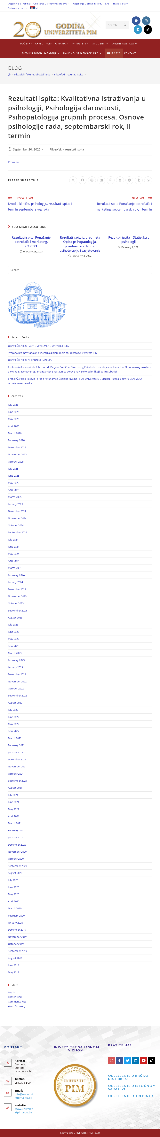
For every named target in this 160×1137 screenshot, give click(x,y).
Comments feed (17, 1001)
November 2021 (17, 766)
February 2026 (16, 440)
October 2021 (16, 773)
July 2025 (13, 468)
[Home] (9, 74)
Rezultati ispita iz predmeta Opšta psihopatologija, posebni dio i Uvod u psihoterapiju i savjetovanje (80, 244)
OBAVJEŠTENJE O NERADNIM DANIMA (30, 360)
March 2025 (14, 497)
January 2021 (15, 837)
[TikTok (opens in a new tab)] (148, 29)
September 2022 (17, 695)
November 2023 (17, 596)
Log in (11, 992)
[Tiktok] (151, 1060)
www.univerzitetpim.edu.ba (24, 1110)
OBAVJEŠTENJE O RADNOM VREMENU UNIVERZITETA (38, 346)
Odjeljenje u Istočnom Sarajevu (50, 3)
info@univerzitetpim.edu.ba (24, 1096)
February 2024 (16, 575)
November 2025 (17, 454)
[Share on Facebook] (82, 180)
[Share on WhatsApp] (148, 180)
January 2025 (15, 504)
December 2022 (17, 674)
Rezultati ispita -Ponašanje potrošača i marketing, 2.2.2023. (31, 241)
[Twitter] (127, 1060)
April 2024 (13, 561)
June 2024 (13, 546)
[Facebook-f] (119, 1060)
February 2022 (16, 745)
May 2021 (13, 809)
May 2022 (13, 724)
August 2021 (15, 787)
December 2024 (17, 511)
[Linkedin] (135, 1060)
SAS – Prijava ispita (115, 3)
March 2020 (14, 908)
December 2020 (17, 844)
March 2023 (14, 653)
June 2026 (13, 412)
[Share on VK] (120, 180)
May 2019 (13, 972)
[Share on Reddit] (129, 180)
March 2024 (14, 568)
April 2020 (13, 901)
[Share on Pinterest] (92, 180)
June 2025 (13, 475)
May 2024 (13, 554)
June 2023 (13, 632)
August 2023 (15, 617)
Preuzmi (13, 162)
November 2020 (17, 851)
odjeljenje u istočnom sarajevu (132, 1087)
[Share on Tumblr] (139, 180)
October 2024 (16, 525)
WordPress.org (16, 1006)
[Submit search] (125, 25)
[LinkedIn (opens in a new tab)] (138, 29)
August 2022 (15, 702)
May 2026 (13, 419)
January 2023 (15, 667)
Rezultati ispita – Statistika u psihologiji (128, 239)
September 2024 (17, 532)
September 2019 (17, 951)
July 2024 (13, 539)
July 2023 (13, 624)
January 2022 (15, 752)
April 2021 (13, 816)
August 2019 (15, 958)
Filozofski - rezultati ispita (67, 149)
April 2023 (13, 646)
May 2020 (13, 894)
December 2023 (17, 589)
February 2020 (16, 915)
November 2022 (17, 681)
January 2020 (15, 922)
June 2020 (13, 887)
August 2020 (15, 873)
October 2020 (16, 858)
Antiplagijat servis (17, 8)
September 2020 (17, 866)
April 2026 (13, 426)
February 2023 (16, 660)
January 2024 (15, 582)
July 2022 (13, 709)
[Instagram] (111, 1060)
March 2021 (14, 823)
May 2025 (13, 483)
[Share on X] (73, 180)
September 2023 (17, 610)
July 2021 (13, 795)
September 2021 (17, 780)
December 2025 (17, 447)
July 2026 (13, 404)
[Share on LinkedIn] (101, 180)
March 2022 (14, 738)
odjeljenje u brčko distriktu (128, 1077)
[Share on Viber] (111, 180)
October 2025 (16, 461)
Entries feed (15, 997)
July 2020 (13, 880)
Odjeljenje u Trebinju (19, 3)
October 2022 (16, 688)
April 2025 (13, 490)
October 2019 (16, 944)
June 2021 (13, 802)
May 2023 (13, 639)
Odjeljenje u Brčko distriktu (87, 3)
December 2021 (17, 759)
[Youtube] (143, 1060)
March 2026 (14, 433)
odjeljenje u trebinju (130, 1096)
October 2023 (16, 603)
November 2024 (17, 518)
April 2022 (13, 731)
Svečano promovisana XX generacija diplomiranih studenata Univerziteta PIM (53, 353)
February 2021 (16, 830)
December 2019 (17, 929)
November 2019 (17, 937)
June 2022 (13, 717)
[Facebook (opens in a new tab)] (136, 20)
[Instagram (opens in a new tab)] (146, 20)
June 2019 (13, 965)
